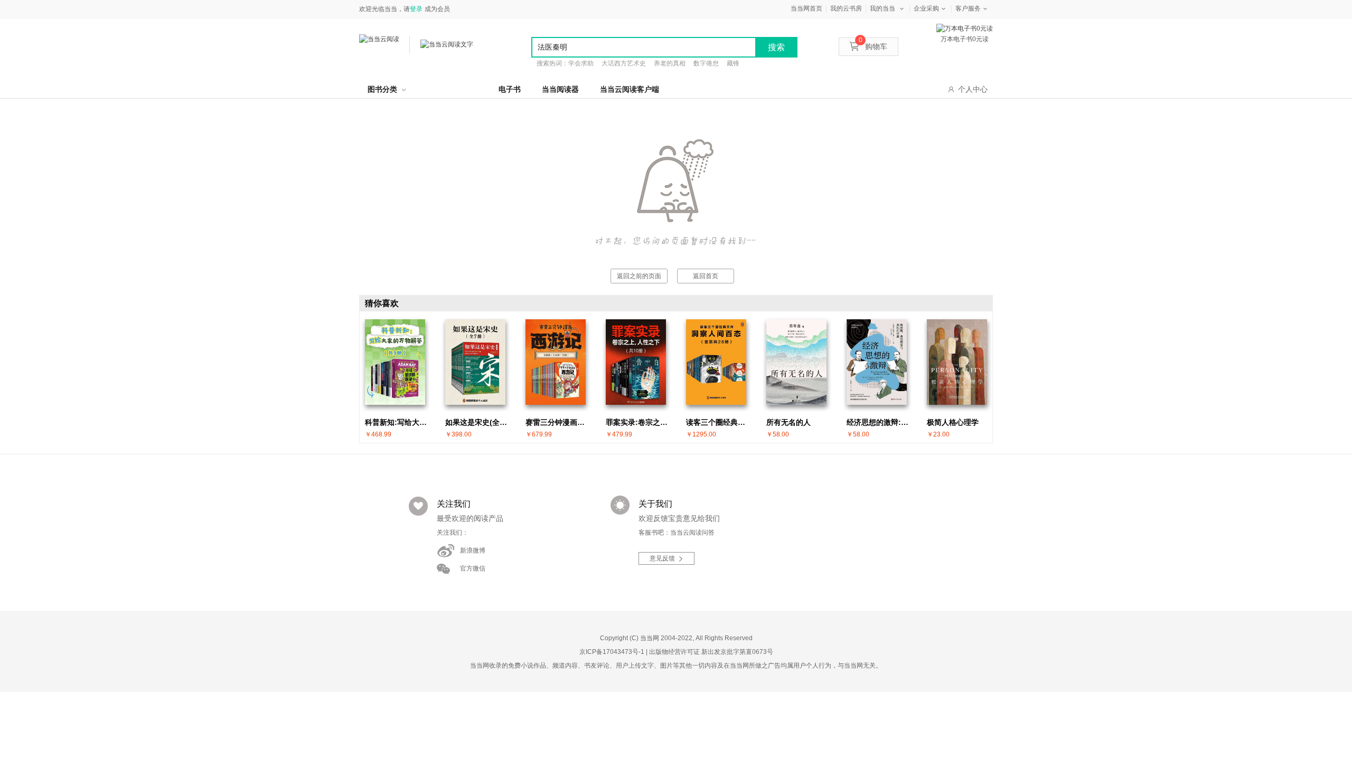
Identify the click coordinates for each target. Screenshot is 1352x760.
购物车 (873, 46)
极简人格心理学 (953, 422)
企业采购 (926, 8)
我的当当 (882, 8)
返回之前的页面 (639, 276)
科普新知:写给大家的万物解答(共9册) (397, 422)
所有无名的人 (788, 422)
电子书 (510, 89)
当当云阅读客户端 (629, 89)
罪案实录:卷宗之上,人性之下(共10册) (638, 422)
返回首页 (705, 276)
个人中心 (973, 89)
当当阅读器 (560, 89)
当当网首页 (806, 8)
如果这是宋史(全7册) (478, 422)
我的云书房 (846, 8)
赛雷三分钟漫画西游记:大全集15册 (558, 422)
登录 (416, 9)
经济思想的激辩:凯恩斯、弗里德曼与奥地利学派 (879, 422)
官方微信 (472, 568)
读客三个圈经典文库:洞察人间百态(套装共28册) (719, 422)
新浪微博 (472, 550)
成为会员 (437, 9)
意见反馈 (662, 558)
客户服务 (968, 8)
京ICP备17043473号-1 (611, 652)
